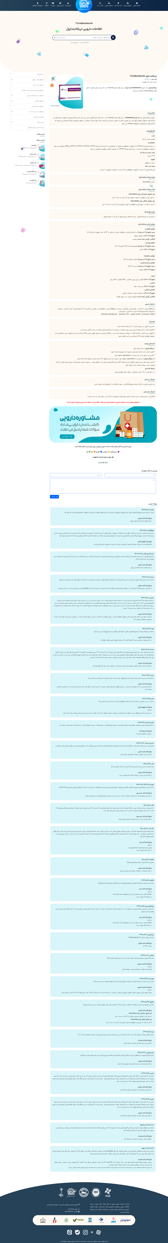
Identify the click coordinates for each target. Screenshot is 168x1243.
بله (87, 452)
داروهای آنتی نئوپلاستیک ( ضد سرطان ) (32, 90)
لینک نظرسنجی (103, 462)
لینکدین (105, 452)
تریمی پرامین (33, 154)
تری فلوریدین (32, 180)
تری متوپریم (33, 163)
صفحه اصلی (83, 43)
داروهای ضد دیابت (38, 85)
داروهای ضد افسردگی (38, 106)
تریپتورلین (33, 145)
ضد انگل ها (148, 79)
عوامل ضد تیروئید (39, 117)
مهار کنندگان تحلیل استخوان (36, 128)
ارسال (53, 497)
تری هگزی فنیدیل (31, 172)
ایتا (92, 452)
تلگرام (98, 452)
